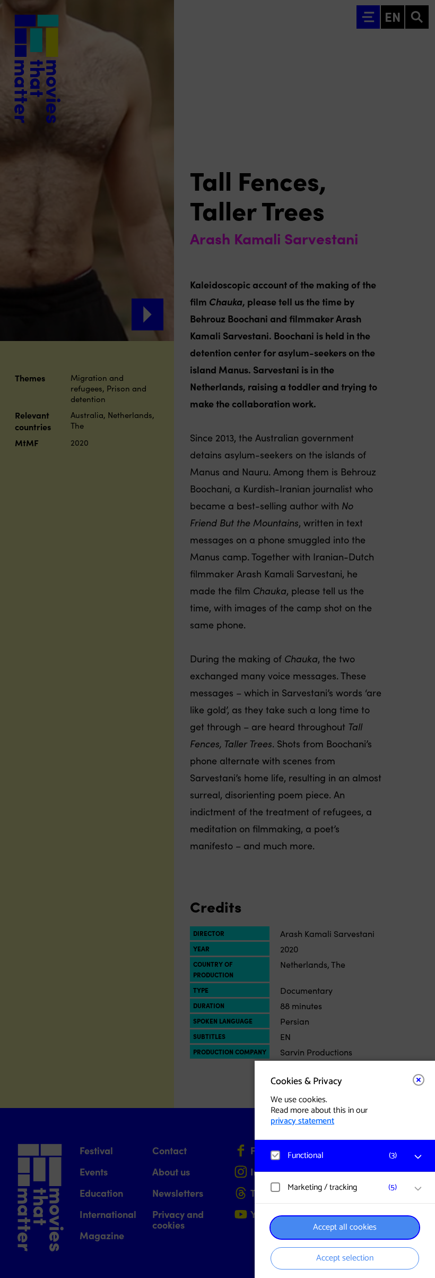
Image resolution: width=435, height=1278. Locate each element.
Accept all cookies (345, 1227)
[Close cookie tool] (418, 1080)
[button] (334, 1155)
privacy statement (302, 1121)
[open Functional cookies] (418, 1157)
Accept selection (344, 1258)
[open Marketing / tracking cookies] (418, 1189)
